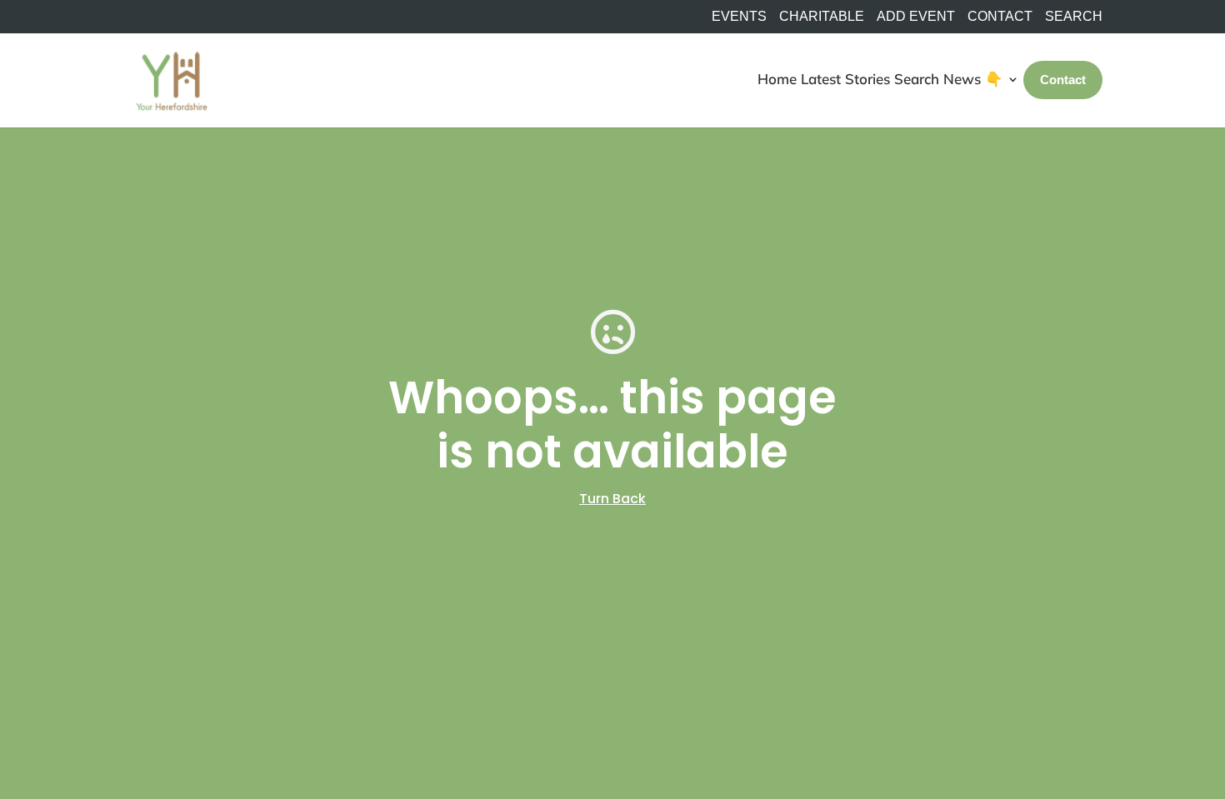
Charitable (821, 16)
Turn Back (612, 498)
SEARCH (1073, 16)
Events (739, 16)
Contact (1000, 16)
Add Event (916, 16)
